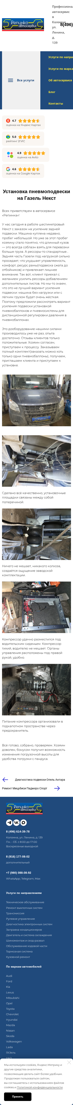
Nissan (10, 1030)
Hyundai (11, 1019)
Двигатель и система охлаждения (29, 935)
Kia (8, 986)
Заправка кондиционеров (24, 929)
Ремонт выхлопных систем (24, 907)
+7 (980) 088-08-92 (18, 872)
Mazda (10, 1025)
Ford (9, 981)
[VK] (16, 822)
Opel (9, 1003)
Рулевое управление (20, 918)
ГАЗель (10, 1052)
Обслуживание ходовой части (26, 946)
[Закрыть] (69, 1062)
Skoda (10, 1036)
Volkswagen (14, 1041)
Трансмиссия (15, 913)
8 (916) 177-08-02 (18, 856)
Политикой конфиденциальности (40, 1087)
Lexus (10, 992)
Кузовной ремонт (18, 956)
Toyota (10, 1008)
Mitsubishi (12, 997)
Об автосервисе (60, 80)
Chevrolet (12, 1014)
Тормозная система (19, 951)
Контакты (55, 103)
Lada (9, 1047)
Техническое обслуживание (25, 902)
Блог (51, 92)
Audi (9, 975)
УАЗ (9, 1058)
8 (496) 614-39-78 (18, 831)
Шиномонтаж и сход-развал (25, 940)
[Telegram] (9, 822)
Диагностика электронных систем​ (29, 924)
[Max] (23, 822)
